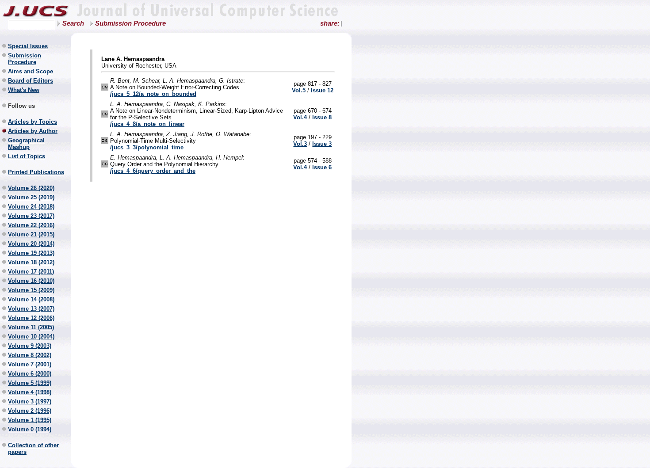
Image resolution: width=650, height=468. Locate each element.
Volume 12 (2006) (31, 318)
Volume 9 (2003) (29, 345)
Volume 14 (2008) (31, 299)
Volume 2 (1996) (29, 410)
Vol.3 (300, 144)
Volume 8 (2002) (29, 355)
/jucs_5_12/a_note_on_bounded (153, 94)
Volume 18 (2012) (31, 262)
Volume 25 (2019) (31, 197)
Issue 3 (322, 144)
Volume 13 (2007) (31, 308)
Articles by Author (32, 131)
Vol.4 (300, 117)
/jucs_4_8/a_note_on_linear (147, 124)
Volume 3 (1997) (29, 401)
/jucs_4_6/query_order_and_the (152, 170)
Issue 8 (322, 117)
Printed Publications (36, 172)
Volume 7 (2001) (29, 364)
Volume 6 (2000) (29, 373)
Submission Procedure (130, 23)
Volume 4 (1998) (29, 392)
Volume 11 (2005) (31, 327)
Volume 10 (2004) (31, 336)
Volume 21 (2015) (31, 234)
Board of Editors (30, 80)
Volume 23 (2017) (31, 216)
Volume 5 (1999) (29, 383)
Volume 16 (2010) (31, 281)
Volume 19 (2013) (31, 253)
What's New (23, 90)
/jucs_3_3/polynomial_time (147, 147)
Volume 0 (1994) (29, 429)
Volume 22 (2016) (31, 225)
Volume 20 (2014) (31, 243)
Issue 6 (322, 167)
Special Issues (28, 46)
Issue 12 (322, 90)
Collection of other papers (33, 448)
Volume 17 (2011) (31, 271)
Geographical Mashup (26, 143)
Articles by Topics (32, 121)
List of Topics (26, 156)
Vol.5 (299, 90)
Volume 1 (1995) (29, 420)
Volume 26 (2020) (31, 188)
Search (73, 23)
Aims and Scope (30, 71)
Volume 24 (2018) (31, 206)
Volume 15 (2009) (31, 290)
